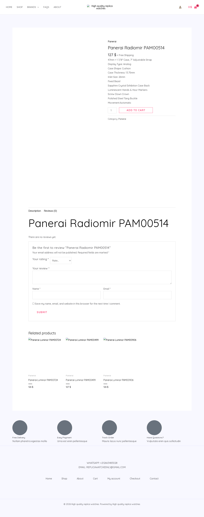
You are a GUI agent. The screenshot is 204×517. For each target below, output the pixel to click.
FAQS (46, 7)
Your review (40, 268)
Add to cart (136, 110)
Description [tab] (34, 210)
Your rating (40, 259)
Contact (154, 478)
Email (107, 288)
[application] (37, 7)
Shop (20, 7)
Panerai (112, 41)
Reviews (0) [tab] (50, 210)
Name (36, 288)
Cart (95, 478)
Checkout (135, 478)
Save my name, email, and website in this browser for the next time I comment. (77, 303)
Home (9, 7)
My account (113, 478)
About (57, 7)
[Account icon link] (180, 7)
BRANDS (31, 7)
